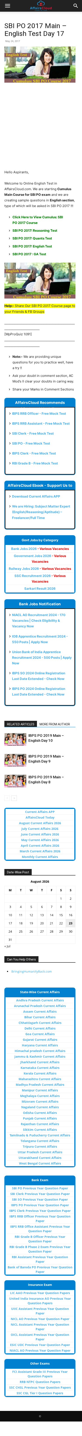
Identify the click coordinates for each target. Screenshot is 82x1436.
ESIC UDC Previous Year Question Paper (40, 1345)
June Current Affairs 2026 (40, 834)
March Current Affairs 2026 (40, 851)
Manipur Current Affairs (40, 1090)
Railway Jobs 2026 (40, 569)
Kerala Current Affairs (40, 1073)
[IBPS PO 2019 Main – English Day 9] (15, 760)
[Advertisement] (41, 128)
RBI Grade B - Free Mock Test (35, 463)
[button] (7, 6)
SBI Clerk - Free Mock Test (33, 433)
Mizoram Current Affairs (40, 1101)
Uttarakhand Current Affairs (40, 1158)
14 (51, 915)
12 (31, 915)
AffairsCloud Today (40, 817)
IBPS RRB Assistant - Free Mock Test (41, 423)
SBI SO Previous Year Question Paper (40, 1199)
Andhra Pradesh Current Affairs (40, 1000)
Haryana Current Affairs (40, 1045)
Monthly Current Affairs (40, 857)
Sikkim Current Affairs (40, 1130)
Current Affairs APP (40, 812)
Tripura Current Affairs (40, 1146)
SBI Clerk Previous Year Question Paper (40, 1194)
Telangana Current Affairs (40, 1141)
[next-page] (14, 798)
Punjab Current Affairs (40, 1118)
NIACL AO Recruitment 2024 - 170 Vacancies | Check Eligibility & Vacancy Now (38, 620)
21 (51, 923)
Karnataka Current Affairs (40, 1068)
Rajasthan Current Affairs (40, 1124)
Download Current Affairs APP (36, 496)
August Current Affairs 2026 (40, 823)
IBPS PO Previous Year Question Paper (40, 1205)
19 (31, 923)
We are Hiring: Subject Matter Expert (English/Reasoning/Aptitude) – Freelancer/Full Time (41, 512)
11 (21, 915)
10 (10, 915)
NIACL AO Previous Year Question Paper (40, 1350)
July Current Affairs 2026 (39, 829)
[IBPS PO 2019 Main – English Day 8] (15, 781)
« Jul (7, 946)
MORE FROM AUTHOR (55, 724)
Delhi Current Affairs (40, 1028)
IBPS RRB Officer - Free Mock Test (39, 413)
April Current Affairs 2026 (40, 845)
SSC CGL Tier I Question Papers (40, 1393)
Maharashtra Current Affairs (40, 1079)
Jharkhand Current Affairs (39, 1062)
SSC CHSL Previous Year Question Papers (40, 1387)
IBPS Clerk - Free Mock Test (34, 453)
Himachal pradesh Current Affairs (40, 1051)
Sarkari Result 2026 (40, 588)
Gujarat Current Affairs (40, 1040)
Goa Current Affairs (40, 1034)
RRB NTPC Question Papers (40, 1382)
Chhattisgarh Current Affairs (40, 1023)
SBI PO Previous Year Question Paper (40, 1188)
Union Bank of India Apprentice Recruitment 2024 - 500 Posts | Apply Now (42, 657)
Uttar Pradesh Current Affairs (40, 1152)
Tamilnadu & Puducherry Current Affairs (40, 1135)
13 (42, 915)
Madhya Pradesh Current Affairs (40, 1085)
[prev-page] (7, 798)
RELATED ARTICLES (20, 724)
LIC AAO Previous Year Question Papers (40, 1293)
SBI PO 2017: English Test (32, 246)
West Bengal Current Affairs (40, 1163)
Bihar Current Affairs (40, 1017)
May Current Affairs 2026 (40, 840)
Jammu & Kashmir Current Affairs (39, 1056)
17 (10, 923)
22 (61, 923)
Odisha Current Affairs (40, 1113)
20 (42, 923)
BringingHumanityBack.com (31, 971)
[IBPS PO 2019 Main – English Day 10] (15, 739)
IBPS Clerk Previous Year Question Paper (40, 1211)
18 (21, 923)
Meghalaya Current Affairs (40, 1096)
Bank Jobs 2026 (40, 549)
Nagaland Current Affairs (40, 1107)
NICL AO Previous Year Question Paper (40, 1319)
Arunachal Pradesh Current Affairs (40, 1006)
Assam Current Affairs (40, 1011)
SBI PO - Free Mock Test (31, 443)
